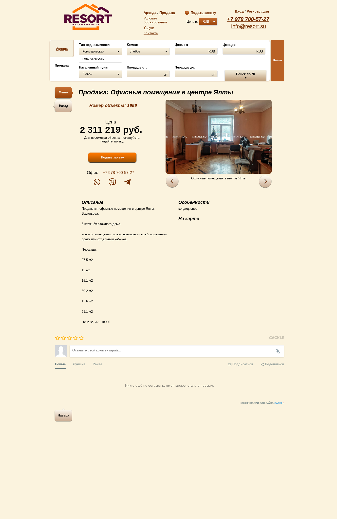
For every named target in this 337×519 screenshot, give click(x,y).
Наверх (63, 415)
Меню (63, 92)
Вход (239, 11)
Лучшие (79, 364)
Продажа (167, 13)
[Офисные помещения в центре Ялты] (219, 137)
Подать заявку (203, 13)
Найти (277, 60)
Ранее (97, 364)
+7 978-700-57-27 (118, 173)
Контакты (151, 33)
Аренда (150, 13)
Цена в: (192, 21)
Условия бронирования (155, 20)
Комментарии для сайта (262, 403)
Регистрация (258, 11)
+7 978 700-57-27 (248, 19)
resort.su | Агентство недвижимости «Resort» (88, 17)
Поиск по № (245, 74)
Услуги (149, 28)
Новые (60, 364)
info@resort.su (248, 26)
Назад (63, 106)
